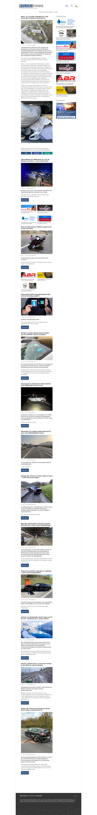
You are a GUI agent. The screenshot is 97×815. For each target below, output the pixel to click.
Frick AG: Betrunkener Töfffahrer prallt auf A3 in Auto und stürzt (36, 227)
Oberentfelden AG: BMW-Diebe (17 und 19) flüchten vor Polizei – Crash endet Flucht (35, 160)
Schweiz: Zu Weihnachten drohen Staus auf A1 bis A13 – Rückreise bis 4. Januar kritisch (36, 617)
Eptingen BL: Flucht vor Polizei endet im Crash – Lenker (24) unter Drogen (36, 476)
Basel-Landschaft (49, 12)
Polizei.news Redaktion (31, 45)
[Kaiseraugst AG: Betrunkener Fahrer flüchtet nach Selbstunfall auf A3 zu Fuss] (37, 399)
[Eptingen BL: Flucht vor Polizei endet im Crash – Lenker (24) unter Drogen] (37, 491)
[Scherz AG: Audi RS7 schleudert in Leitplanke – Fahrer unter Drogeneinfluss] (37, 586)
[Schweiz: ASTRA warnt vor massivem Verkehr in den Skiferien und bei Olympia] (37, 675)
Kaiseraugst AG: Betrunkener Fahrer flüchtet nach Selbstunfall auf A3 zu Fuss (36, 384)
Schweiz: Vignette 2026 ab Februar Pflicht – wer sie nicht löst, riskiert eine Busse (35, 333)
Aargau (56, 12)
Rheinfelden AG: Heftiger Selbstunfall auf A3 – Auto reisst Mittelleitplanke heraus (36, 432)
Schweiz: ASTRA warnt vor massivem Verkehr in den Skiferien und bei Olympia (36, 664)
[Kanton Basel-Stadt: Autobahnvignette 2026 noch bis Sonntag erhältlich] (37, 306)
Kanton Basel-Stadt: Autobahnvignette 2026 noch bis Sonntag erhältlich (35, 295)
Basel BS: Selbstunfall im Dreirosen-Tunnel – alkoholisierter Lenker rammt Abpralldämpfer (36, 524)
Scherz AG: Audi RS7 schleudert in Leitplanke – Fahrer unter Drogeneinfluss (36, 571)
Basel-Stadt (42, 12)
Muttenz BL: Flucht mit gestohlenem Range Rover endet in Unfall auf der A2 (35, 709)
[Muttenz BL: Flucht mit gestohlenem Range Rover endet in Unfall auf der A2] (37, 732)
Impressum (23, 795)
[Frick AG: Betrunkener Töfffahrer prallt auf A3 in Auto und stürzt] (37, 242)
